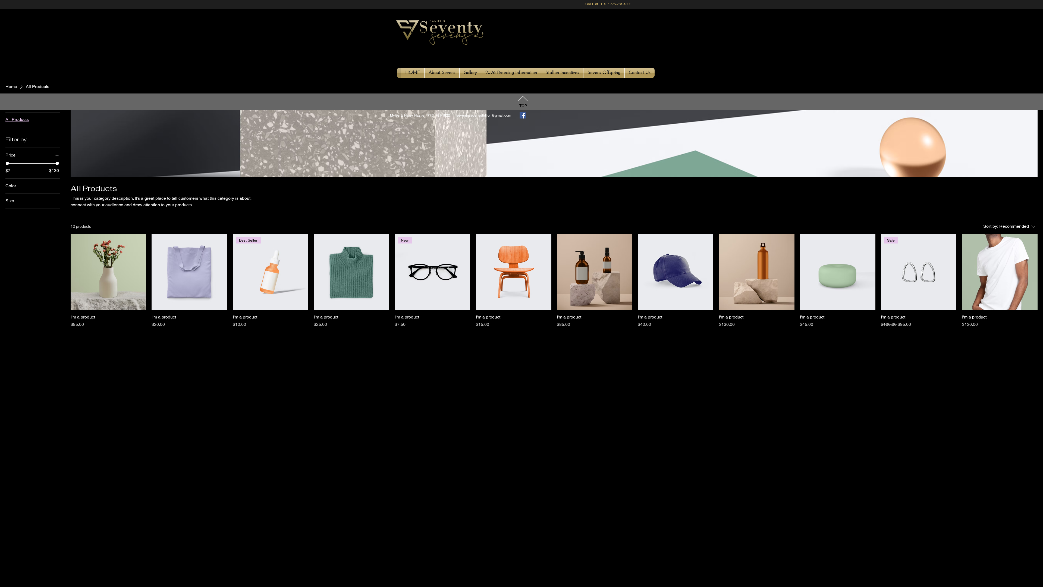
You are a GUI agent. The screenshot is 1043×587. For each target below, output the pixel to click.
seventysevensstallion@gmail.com (483, 115)
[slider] (7, 163)
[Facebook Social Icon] (523, 115)
